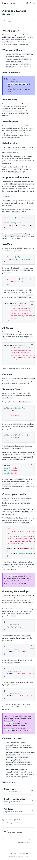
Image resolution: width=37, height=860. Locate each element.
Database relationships (14, 799)
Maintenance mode (23, 842)
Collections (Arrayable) (14, 832)
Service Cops (24, 857)
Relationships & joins (14, 89)
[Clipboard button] (32, 218)
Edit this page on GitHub (11, 823)
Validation (8, 808)
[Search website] (27, 3)
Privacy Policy (13, 853)
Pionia (8, 3)
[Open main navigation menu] (34, 3)
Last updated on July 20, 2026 (13, 820)
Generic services (10, 39)
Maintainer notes (23, 853)
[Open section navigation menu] (30, 3)
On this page (8, 21)
